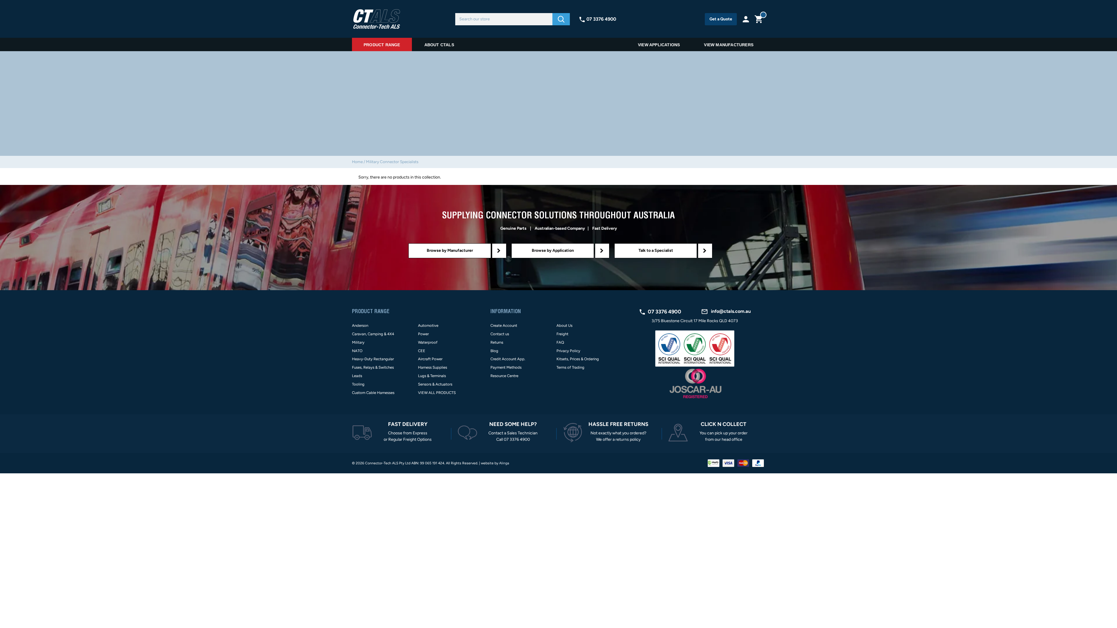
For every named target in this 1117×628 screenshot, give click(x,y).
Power (423, 334)
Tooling (358, 384)
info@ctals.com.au (731, 311)
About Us (564, 325)
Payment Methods (506, 367)
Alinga (504, 463)
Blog (494, 351)
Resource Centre (504, 376)
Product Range (382, 44)
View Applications (659, 44)
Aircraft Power (430, 359)
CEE (421, 351)
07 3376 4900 (601, 19)
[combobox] (503, 19)
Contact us (499, 334)
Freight (562, 334)
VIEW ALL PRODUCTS (437, 392)
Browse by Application (553, 250)
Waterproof (427, 342)
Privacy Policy (568, 351)
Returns (496, 342)
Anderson (360, 325)
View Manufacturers (728, 44)
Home (357, 161)
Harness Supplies (432, 367)
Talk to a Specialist (655, 250)
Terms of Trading (570, 367)
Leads (357, 376)
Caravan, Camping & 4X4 (373, 334)
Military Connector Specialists (392, 161)
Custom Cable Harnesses (373, 392)
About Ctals (439, 44)
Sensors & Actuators (435, 384)
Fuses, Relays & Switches (373, 367)
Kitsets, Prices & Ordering (577, 359)
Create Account (503, 325)
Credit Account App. (507, 359)
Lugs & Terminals (432, 376)
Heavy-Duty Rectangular (373, 359)
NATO (357, 351)
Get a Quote (720, 19)
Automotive (428, 325)
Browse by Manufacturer (450, 250)
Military (358, 342)
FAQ (560, 342)
